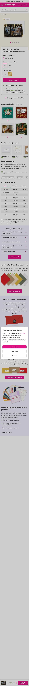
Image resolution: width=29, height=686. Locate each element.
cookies (23, 333)
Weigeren (14, 355)
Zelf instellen (14, 351)
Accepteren (14, 347)
